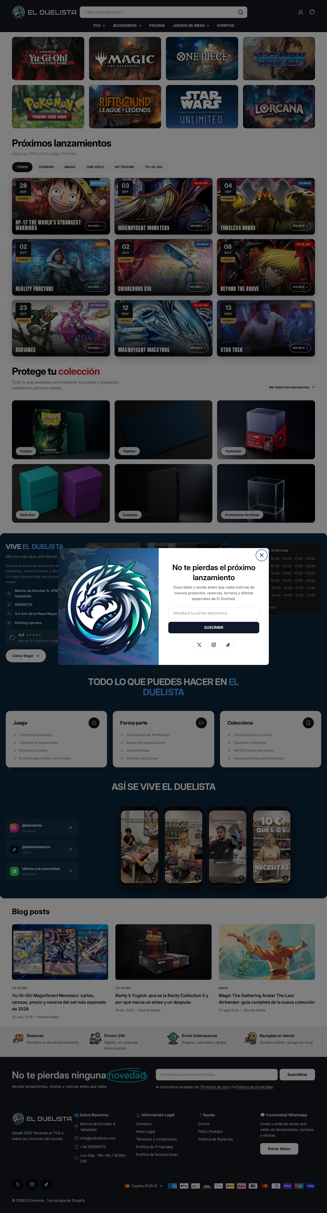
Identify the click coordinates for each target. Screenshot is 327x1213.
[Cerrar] (261, 555)
